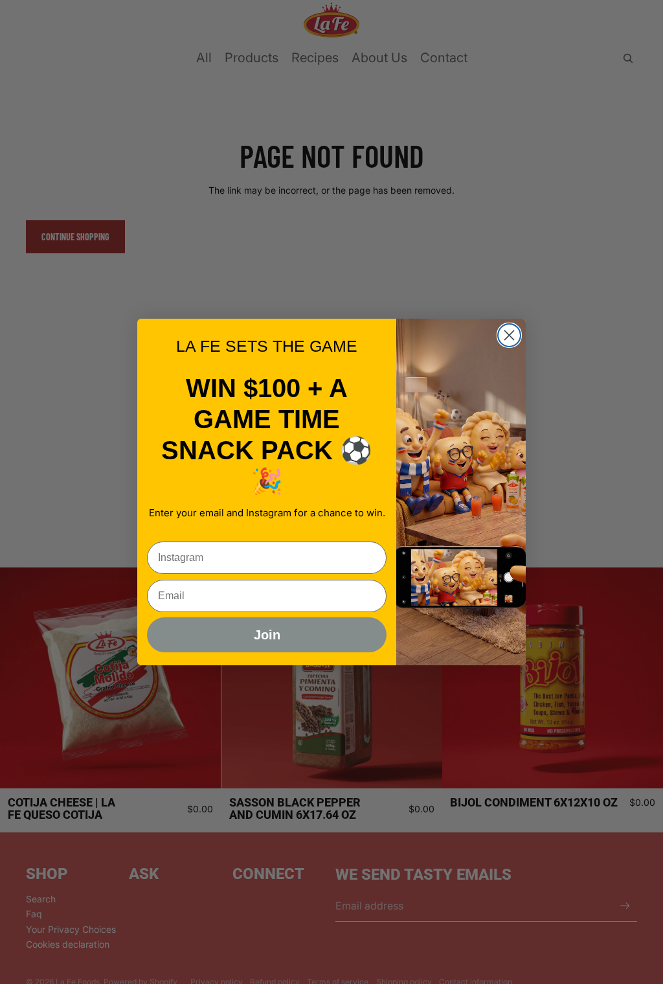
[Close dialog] (509, 335)
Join (267, 635)
